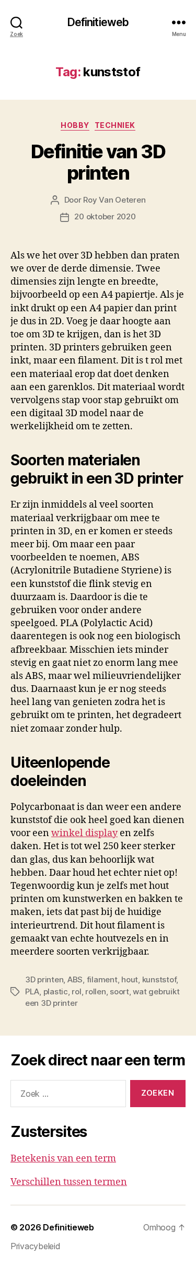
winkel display (84, 833)
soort (119, 991)
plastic (55, 991)
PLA (32, 991)
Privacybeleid (35, 1246)
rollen (95, 991)
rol (76, 991)
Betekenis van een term (63, 1159)
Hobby (75, 125)
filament (102, 979)
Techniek (115, 125)
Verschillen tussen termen (68, 1182)
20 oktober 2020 (104, 216)
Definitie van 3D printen (98, 162)
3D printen (44, 979)
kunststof (159, 979)
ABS (75, 979)
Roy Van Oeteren (114, 200)
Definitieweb (98, 22)
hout (129, 979)
